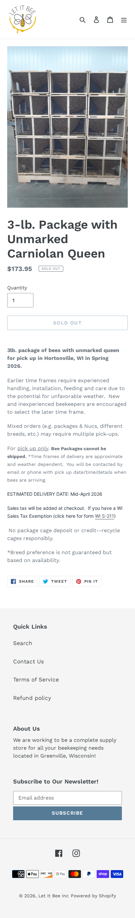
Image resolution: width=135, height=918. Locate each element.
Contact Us (28, 661)
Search (22, 643)
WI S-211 (104, 516)
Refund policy (32, 698)
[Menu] (124, 19)
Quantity (17, 288)
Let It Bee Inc (53, 895)
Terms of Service (36, 679)
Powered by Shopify (93, 895)
